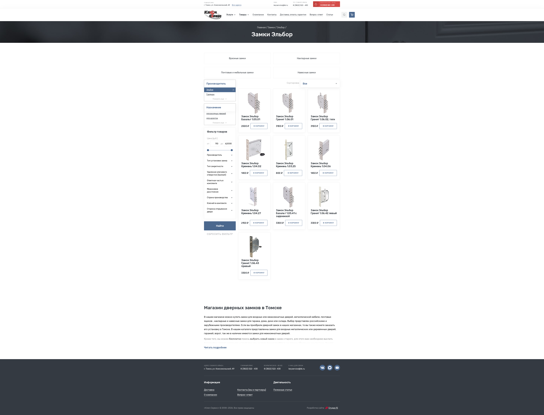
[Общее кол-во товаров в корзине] (352, 15)
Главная (261, 27)
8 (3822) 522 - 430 (300, 5)
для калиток (212, 118)
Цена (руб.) (212, 138)
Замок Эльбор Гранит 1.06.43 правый (250, 263)
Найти (220, 225)
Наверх (533, 403)
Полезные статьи (282, 389)
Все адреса (236, 5)
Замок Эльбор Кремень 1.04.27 (251, 212)
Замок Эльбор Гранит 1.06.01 (284, 118)
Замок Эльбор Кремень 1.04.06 (321, 165)
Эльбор (281, 27)
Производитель (216, 83)
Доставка (209, 389)
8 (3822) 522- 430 (272, 369)
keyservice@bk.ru (281, 5)
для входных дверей (216, 113)
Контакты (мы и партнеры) (251, 389)
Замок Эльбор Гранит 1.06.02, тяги (323, 118)
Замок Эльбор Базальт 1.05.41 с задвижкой (286, 213)
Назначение (213, 107)
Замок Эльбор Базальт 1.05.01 (250, 118)
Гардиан (210, 94)
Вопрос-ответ (245, 394)
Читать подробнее (215, 347)
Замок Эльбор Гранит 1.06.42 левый (324, 212)
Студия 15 (333, 408)
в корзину (259, 126)
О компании (210, 394)
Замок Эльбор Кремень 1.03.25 (286, 165)
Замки (271, 27)
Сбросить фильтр (220, 234)
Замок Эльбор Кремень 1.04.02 (251, 165)
